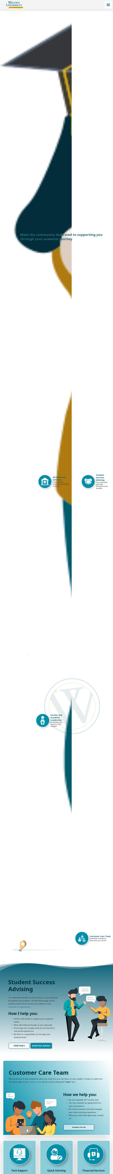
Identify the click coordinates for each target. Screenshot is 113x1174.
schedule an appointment (19, 1007)
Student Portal (79, 1127)
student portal (35, 1082)
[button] (108, 5)
